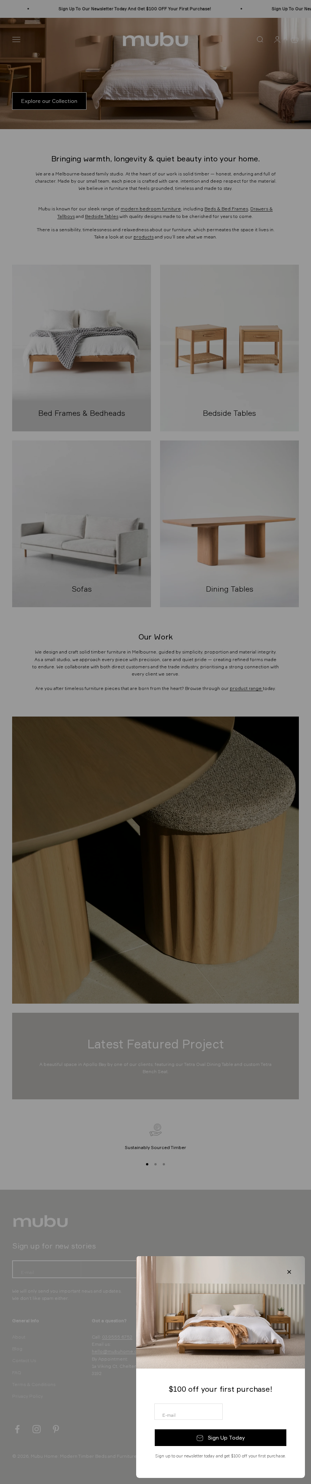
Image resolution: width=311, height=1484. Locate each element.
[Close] (289, 1272)
